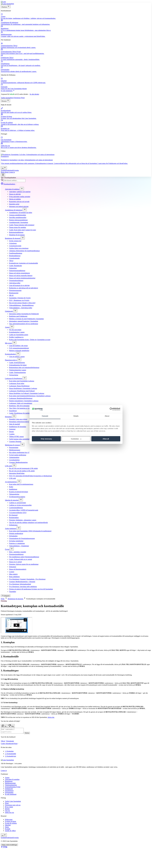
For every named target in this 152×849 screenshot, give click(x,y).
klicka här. (51, 717)
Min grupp (8, 343)
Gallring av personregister (17, 503)
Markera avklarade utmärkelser (19, 350)
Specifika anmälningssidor (17, 217)
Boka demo (5, 172)
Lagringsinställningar (16, 508)
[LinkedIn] (6, 847)
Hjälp (2, 599)
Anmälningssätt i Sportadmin (18, 222)
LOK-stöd (8, 466)
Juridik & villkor (10, 831)
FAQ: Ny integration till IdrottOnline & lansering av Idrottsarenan (30, 476)
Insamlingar (13, 411)
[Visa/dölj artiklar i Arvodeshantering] (19, 481)
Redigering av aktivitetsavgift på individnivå (23, 288)
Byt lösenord (13, 515)
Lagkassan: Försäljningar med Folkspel (22, 391)
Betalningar (9, 781)
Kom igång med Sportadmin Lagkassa (21, 381)
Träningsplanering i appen (17, 370)
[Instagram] (4, 847)
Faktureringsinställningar (17, 270)
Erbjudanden (13, 536)
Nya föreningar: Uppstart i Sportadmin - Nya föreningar (27, 579)
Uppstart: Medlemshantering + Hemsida (22, 581)
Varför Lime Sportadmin (13, 801)
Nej (12, 726)
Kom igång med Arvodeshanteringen (21, 484)
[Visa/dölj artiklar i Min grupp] (14, 342)
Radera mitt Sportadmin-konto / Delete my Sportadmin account (29, 339)
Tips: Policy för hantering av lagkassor (21, 408)
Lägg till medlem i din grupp (18, 345)
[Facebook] (2, 847)
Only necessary (46, 439)
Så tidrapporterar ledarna (17, 497)
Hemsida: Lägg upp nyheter (18, 419)
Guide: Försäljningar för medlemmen (21, 413)
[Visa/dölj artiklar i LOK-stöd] (14, 465)
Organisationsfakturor (16, 280)
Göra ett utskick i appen (17, 356)
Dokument (12, 567)
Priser (23, 98)
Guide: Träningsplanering (17, 372)
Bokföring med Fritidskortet (18, 316)
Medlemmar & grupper (12, 445)
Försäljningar (9, 790)
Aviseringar (13, 243)
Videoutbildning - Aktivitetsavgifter (20, 308)
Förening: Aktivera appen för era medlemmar (23, 564)
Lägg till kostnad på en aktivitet (19, 285)
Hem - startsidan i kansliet (17, 552)
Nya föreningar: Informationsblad (20, 584)
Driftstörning (13, 525)
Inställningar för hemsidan (17, 426)
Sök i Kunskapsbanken (8, 177)
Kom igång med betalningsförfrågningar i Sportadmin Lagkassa (30, 396)
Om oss (7, 810)
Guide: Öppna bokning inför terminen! (21, 225)
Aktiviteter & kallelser (12, 189)
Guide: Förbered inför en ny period (20, 559)
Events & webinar (11, 823)
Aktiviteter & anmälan (12, 779)
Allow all (106, 439)
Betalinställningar (14, 256)
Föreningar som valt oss (12, 805)
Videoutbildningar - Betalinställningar (21, 305)
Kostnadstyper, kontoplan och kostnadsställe (23, 263)
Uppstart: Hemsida (15, 441)
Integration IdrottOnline (17, 473)
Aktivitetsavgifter (14, 283)
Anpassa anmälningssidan (17, 215)
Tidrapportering (14, 494)
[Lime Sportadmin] (7, 4)
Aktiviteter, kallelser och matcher (20, 192)
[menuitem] (76, 16)
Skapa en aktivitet (15, 194)
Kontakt (7, 829)
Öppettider (12, 591)
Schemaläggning (12, 787)
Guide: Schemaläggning (17, 362)
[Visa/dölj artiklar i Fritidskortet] (15, 310)
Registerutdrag (14, 517)
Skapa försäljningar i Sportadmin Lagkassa (23, 388)
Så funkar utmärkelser (16, 541)
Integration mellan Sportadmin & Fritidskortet (24, 314)
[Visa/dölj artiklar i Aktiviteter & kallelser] (22, 188)
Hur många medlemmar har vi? (19, 452)
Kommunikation (10, 354)
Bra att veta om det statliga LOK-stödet (22, 471)
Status (7, 827)
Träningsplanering (11, 785)
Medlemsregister (10, 783)
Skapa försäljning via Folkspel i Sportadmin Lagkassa (26, 393)
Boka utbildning (14, 577)
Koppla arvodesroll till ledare (18, 492)
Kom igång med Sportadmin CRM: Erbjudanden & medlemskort (30, 531)
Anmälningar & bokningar (14, 210)
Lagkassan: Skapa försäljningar (19, 386)
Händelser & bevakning (17, 235)
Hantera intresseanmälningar (18, 220)
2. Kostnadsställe (10, 754)
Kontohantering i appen (17, 332)
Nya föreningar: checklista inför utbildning (23, 586)
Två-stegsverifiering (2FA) (17, 512)
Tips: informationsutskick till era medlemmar (23, 324)
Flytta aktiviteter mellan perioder (19, 196)
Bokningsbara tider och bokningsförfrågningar (24, 367)
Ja (5, 726)
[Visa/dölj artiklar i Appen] (12, 326)
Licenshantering (14, 460)
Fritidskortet (9, 311)
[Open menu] (3, 175)
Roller (11, 487)
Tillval (11, 261)
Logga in (12, 172)
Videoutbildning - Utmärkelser (19, 546)
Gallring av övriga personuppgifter (20, 505)
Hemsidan (8, 417)
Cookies (11, 434)
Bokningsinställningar (16, 232)
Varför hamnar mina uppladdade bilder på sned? (24, 439)
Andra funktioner (11, 528)
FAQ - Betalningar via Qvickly (19, 300)
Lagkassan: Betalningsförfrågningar (20, 398)
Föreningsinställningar (16, 554)
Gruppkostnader (14, 258)
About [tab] (107, 416)
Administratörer (14, 457)
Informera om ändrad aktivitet (18, 206)
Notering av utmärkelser (17, 543)
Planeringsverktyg (11, 360)
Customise (75, 439)
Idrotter (7, 809)
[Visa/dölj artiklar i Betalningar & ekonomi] (23, 238)
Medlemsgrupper (14, 450)
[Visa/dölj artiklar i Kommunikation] (18, 353)
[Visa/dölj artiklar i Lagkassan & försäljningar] (25, 378)
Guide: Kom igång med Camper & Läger (22, 230)
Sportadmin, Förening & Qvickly (20, 298)
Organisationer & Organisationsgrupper (22, 538)
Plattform (4, 7)
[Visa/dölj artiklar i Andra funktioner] (19, 528)
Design (11, 431)
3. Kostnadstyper (10, 756)
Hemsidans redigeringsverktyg (19, 422)
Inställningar (13, 489)
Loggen (11, 572)
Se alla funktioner (7, 91)
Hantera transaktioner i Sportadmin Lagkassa (23, 401)
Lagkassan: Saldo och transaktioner (20, 403)
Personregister (13, 447)
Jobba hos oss (9, 812)
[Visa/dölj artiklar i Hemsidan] (14, 416)
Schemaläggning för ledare (18, 365)
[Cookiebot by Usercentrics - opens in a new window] (111, 409)
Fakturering (13, 268)
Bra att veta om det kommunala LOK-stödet (23, 468)
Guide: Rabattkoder (15, 266)
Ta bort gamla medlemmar (17, 455)
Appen (7, 327)
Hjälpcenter (9, 819)
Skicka (27, 733)
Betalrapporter (13, 293)
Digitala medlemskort (16, 533)
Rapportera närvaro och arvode (19, 201)
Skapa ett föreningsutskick (17, 569)
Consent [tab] (45, 416)
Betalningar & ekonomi (13, 238)
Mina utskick (13, 574)
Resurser (4, 101)
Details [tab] (76, 416)
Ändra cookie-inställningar (9, 845)
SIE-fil (11, 295)
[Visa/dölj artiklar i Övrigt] (12, 549)
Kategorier (6, 596)
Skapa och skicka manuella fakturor (20, 275)
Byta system (9, 807)
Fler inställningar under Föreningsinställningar (24, 557)
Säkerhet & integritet (12, 500)
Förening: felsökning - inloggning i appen (22, 520)
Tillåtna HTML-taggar (16, 436)
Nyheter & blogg (10, 821)
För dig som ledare (15, 330)
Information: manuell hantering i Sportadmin (23, 321)
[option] (3, 170)
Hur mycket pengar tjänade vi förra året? (22, 303)
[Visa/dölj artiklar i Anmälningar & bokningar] (25, 209)
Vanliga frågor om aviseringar (18, 248)
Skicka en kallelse (15, 199)
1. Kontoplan (9, 751)
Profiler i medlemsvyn (16, 337)
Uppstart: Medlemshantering (18, 462)
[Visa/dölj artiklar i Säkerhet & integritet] (21, 499)
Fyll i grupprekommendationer (19, 348)
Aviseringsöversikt (15, 246)
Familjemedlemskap (15, 253)
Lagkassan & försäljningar (14, 378)
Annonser (12, 429)
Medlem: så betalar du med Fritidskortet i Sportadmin (26, 319)
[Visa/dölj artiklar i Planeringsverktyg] (19, 359)
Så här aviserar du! (15, 241)
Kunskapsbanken (9, 184)
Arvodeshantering (11, 482)
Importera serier (14, 204)
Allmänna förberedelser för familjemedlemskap (24, 251)
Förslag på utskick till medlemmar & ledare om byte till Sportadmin (31, 589)
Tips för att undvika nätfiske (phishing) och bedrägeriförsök (28, 522)
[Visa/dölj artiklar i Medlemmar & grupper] (22, 444)
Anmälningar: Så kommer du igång (20, 212)
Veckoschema (13, 375)
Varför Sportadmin (7, 98)
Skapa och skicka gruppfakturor (19, 273)
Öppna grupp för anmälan (17, 227)
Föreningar (17, 98)
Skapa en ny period (15, 562)
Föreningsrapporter (15, 290)
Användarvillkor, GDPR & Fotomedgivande (23, 510)
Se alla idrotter (34, 94)
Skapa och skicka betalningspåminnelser (22, 278)
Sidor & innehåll (14, 424)
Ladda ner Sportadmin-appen (18, 335)
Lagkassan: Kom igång (16, 383)
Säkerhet (8, 825)
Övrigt (7, 549)
